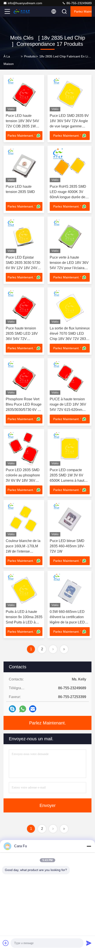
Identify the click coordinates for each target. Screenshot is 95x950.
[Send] (88, 943)
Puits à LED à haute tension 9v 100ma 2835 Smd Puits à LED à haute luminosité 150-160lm (24, 622)
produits (30, 56)
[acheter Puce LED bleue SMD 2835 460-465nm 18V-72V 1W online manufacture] (70, 519)
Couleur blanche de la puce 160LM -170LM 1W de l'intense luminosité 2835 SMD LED (23, 551)
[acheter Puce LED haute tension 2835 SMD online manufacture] (24, 165)
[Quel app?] (22, 708)
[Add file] (6, 943)
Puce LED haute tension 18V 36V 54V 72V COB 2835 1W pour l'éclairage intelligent (22, 126)
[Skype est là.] (12, 709)
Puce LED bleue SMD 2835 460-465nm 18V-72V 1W (67, 546)
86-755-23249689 (79, 3)
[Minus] (88, 846)
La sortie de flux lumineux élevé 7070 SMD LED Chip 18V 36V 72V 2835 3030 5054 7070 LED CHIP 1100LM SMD (70, 338)
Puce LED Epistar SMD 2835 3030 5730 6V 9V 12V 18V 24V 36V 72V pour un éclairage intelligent (23, 267)
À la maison (9, 60)
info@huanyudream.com (25, 3)
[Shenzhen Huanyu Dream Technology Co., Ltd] (22, 11)
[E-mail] (33, 709)
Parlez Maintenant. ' (21, 135)
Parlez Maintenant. (83, 11)
